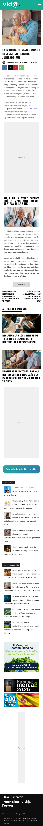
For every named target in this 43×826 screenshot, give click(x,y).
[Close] (38, 367)
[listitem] (21, 409)
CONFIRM (13, 455)
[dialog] (21, 413)
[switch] (34, 415)
